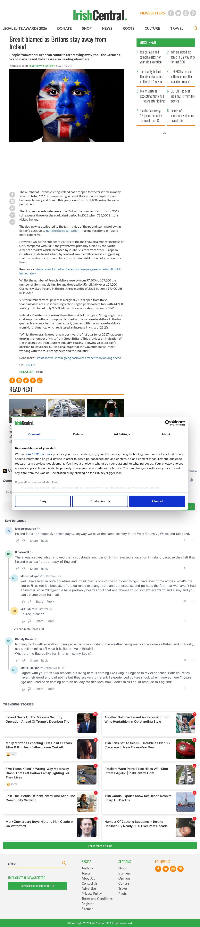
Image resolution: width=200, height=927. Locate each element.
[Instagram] (186, 13)
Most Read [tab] (147, 42)
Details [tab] (78, 434)
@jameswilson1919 (42, 65)
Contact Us (89, 883)
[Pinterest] (193, 13)
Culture (123, 883)
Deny (42, 501)
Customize (97, 501)
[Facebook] (171, 13)
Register (88, 904)
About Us (88, 878)
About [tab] (166, 434)
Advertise (89, 888)
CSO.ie (30, 365)
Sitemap (87, 909)
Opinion (124, 878)
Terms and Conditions (97, 899)
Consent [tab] (34, 434)
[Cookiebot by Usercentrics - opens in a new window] (168, 423)
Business (124, 873)
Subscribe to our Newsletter (37, 886)
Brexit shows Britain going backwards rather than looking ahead (78, 358)
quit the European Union (62, 230)
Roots (122, 893)
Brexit (39, 371)
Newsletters (152, 13)
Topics (86, 873)
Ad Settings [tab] (122, 434)
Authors (87, 868)
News (122, 868)
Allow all (157, 501)
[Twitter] (178, 13)
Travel (123, 888)
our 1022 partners (39, 454)
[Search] (195, 28)
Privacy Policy (92, 893)
